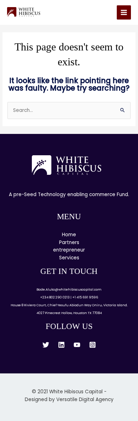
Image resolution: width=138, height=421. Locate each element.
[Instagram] (92, 344)
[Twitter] (45, 344)
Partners (69, 242)
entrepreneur (69, 250)
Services (69, 257)
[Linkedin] (61, 344)
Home (69, 234)
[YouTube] (77, 344)
